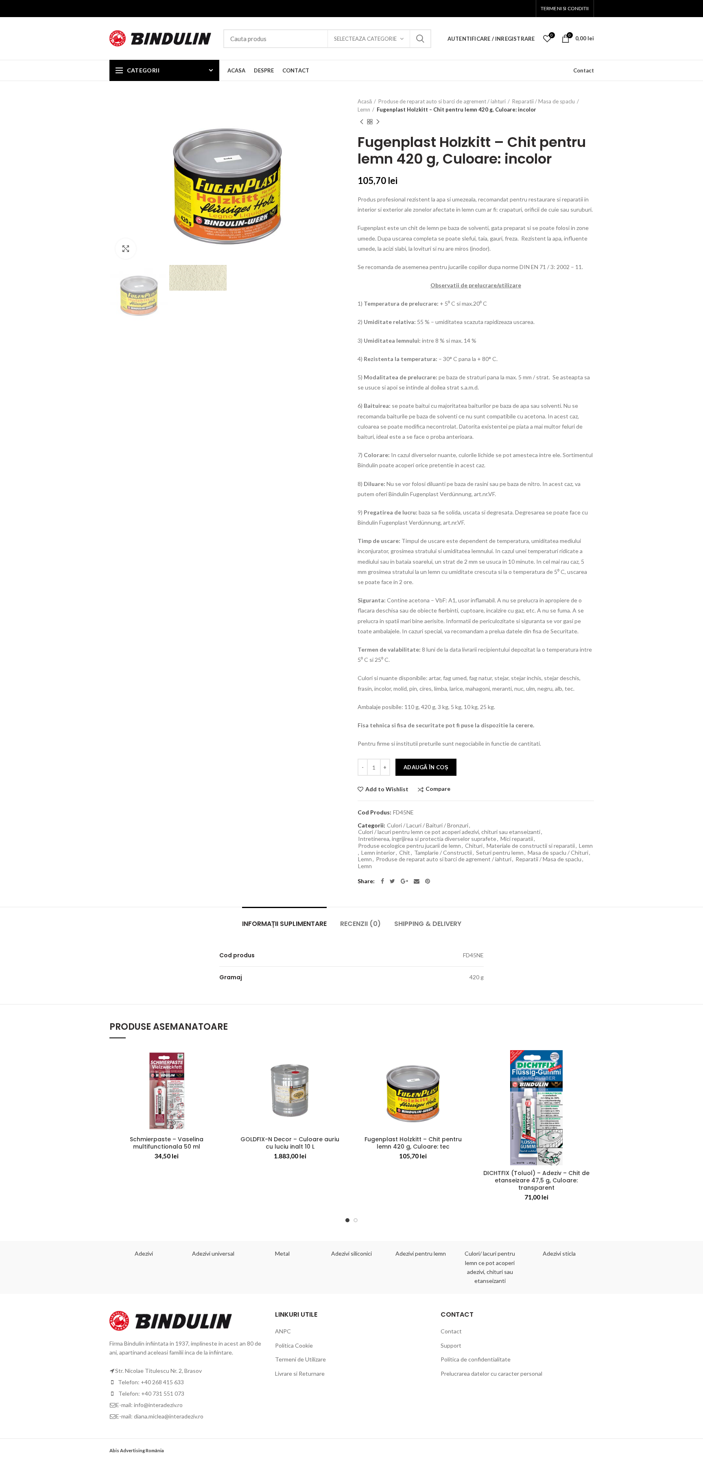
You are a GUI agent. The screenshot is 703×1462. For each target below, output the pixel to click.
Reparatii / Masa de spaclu (543, 101)
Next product (378, 122)
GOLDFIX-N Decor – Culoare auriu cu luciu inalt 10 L (289, 1143)
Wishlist (551, 35)
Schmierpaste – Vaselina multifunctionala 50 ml (166, 1143)
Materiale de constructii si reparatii (531, 846)
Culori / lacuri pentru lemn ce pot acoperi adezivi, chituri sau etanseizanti (449, 832)
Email (416, 881)
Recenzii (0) (360, 923)
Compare (438, 789)
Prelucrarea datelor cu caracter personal (491, 1373)
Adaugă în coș (426, 767)
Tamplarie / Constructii (443, 852)
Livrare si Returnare (300, 1373)
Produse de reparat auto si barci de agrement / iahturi (442, 101)
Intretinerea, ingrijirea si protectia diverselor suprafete (427, 839)
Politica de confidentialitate (476, 1359)
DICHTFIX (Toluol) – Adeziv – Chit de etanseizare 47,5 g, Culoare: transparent (536, 1180)
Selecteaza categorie (365, 38)
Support (451, 1345)
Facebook (382, 881)
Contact (583, 70)
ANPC (283, 1331)
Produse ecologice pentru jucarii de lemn (409, 846)
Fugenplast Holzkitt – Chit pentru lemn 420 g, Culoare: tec (413, 1143)
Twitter (392, 881)
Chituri (473, 846)
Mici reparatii (516, 839)
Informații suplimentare (284, 923)
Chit (404, 852)
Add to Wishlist (386, 789)
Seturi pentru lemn (500, 852)
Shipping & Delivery (427, 923)
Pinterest (427, 881)
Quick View (218, 1100)
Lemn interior (378, 852)
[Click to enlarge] (126, 249)
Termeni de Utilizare (300, 1359)
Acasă (365, 101)
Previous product (362, 122)
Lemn (364, 109)
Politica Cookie (294, 1345)
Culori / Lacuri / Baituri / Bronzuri (427, 825)
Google (404, 881)
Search (420, 38)
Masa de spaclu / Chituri (558, 852)
